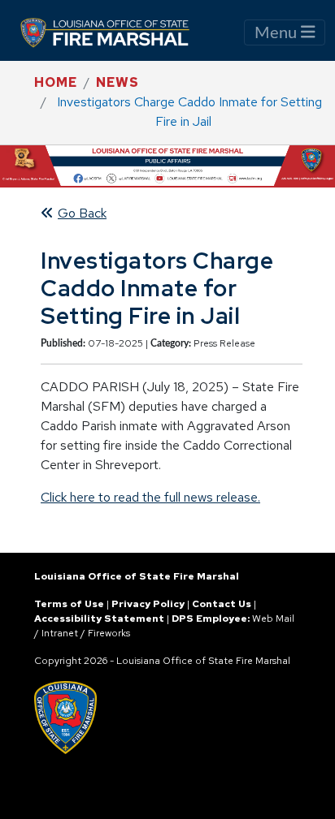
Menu (278, 33)
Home (55, 82)
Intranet (59, 633)
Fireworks (109, 633)
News (117, 82)
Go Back (82, 213)
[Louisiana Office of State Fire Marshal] (115, 32)
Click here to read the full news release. (150, 497)
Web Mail (273, 618)
